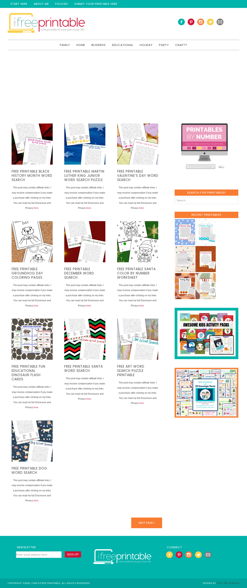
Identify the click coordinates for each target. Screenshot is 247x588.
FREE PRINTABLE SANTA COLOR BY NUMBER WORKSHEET (136, 273)
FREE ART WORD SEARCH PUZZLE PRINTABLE (130, 370)
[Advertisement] (123, 79)
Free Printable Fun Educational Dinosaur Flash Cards (28, 373)
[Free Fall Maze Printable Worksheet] (205, 297)
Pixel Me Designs (228, 583)
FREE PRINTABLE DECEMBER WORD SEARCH (79, 273)
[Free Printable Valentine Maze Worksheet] (185, 243)
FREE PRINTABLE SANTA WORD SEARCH (83, 368)
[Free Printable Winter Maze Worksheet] (205, 243)
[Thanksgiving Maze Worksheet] (205, 270)
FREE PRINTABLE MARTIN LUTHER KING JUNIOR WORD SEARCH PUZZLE (84, 175)
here (36, 208)
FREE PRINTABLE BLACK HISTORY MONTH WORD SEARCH (32, 175)
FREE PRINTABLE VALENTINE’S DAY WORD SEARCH (137, 175)
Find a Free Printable (46, 24)
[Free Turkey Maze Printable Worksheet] (185, 297)
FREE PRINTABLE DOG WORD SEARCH (29, 470)
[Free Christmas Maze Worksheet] (185, 270)
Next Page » (147, 523)
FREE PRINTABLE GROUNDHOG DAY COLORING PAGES (27, 273)
